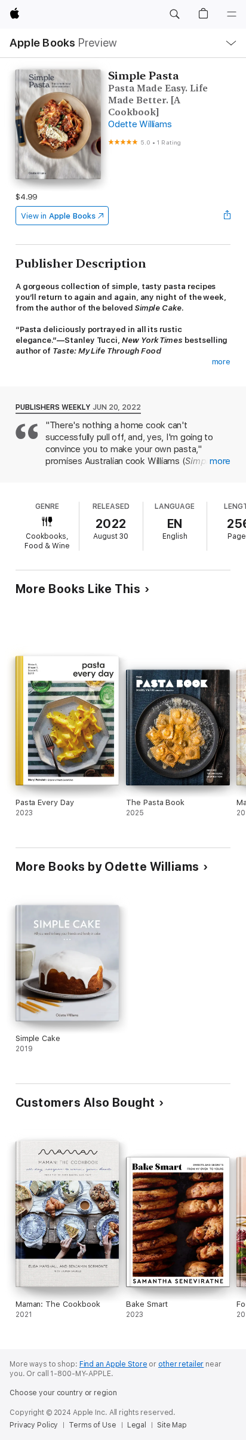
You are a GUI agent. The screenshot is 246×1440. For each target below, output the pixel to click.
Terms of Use (92, 1425)
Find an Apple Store (113, 1364)
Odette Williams (139, 124)
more (221, 361)
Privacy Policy (34, 1425)
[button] (174, 14)
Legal (136, 1425)
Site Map (172, 1425)
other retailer (181, 1364)
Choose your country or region (63, 1393)
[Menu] (231, 14)
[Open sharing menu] (227, 216)
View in (58, 215)
